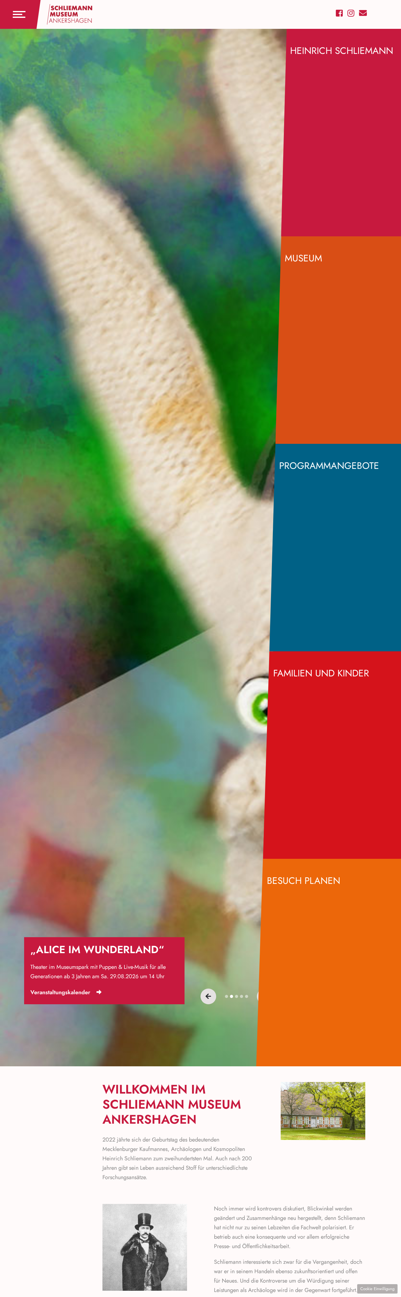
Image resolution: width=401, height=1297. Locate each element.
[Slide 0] (226, 996)
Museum (303, 258)
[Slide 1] (231, 996)
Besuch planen (303, 880)
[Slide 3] (241, 996)
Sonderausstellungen (57, 992)
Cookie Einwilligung (377, 1289)
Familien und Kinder (321, 673)
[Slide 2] (236, 996)
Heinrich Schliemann (341, 50)
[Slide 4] (246, 996)
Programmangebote (329, 465)
